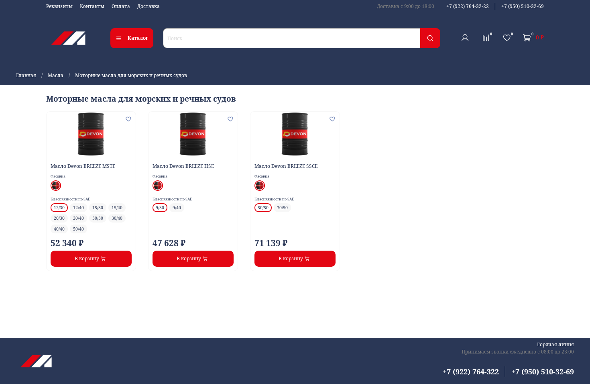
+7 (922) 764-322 (471, 371)
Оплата (121, 6)
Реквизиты (59, 6)
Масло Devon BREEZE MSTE (83, 166)
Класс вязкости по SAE (70, 199)
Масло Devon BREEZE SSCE (285, 166)
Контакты (92, 6)
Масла (55, 75)
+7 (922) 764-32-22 (467, 6)
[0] (485, 38)
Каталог (138, 38)
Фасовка (58, 176)
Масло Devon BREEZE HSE (183, 166)
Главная (26, 75)
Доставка (148, 6)
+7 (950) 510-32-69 (522, 6)
